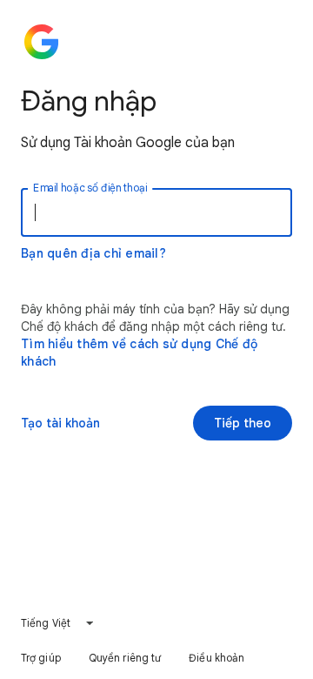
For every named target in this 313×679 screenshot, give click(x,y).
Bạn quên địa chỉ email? (93, 253)
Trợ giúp (41, 657)
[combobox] (58, 623)
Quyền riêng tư (125, 657)
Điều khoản (216, 657)
